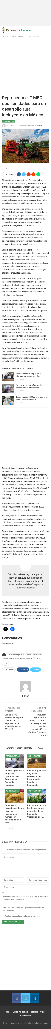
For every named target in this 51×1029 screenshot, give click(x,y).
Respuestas (25, 1016)
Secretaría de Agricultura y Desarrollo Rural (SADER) (25, 655)
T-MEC (38, 658)
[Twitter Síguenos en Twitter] (25, 998)
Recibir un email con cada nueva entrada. (22, 916)
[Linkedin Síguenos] (34, 998)
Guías (42, 1012)
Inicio (8, 1012)
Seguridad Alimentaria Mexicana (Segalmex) (18, 658)
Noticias (34, 1012)
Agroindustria (8, 121)
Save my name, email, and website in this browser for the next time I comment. (25, 898)
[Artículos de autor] (25, 686)
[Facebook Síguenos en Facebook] (16, 998)
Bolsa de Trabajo (20, 1012)
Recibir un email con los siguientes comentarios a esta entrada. (24, 909)
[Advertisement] (25, 13)
